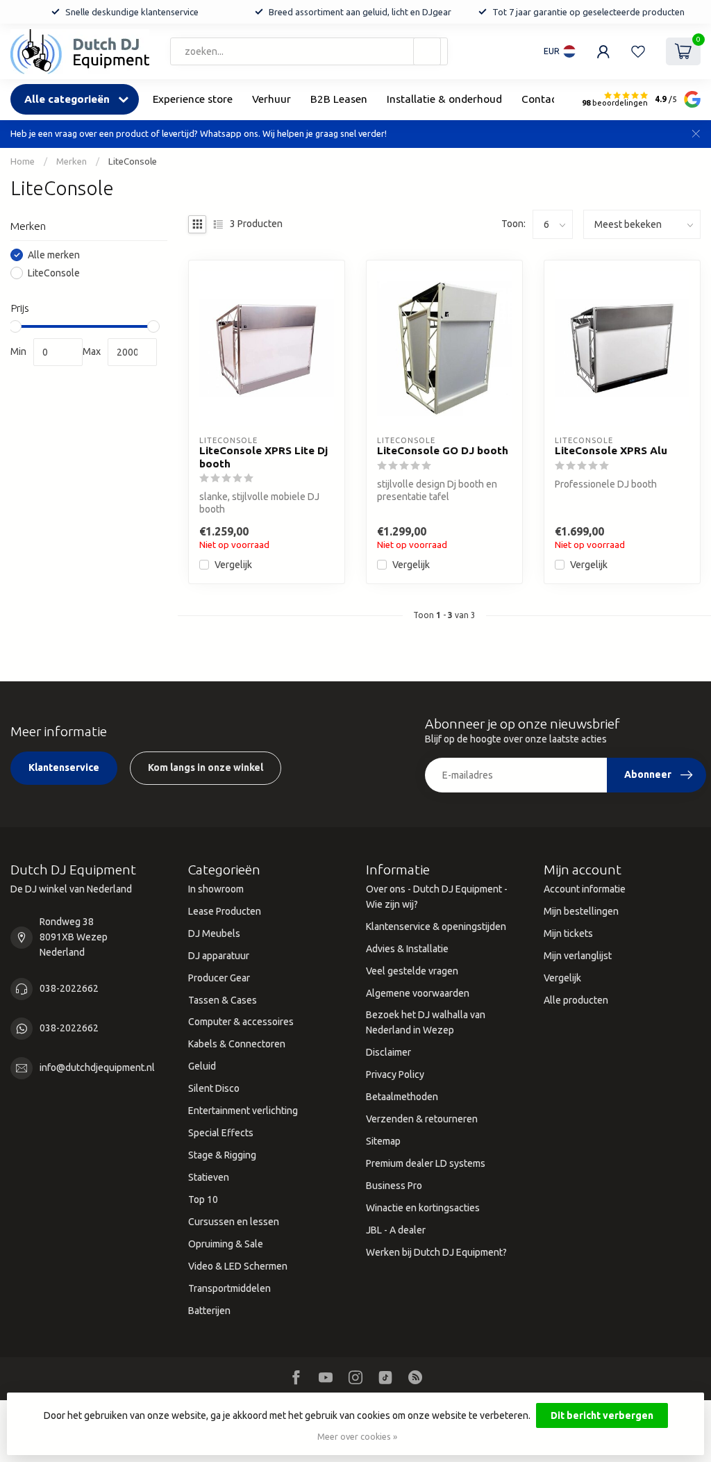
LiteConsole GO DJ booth (442, 450)
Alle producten (576, 1000)
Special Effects (220, 1132)
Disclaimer (388, 1052)
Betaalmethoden (402, 1096)
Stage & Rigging (222, 1155)
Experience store (193, 99)
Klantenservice (63, 767)
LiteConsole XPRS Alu (611, 450)
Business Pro (394, 1185)
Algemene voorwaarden (417, 993)
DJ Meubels (214, 933)
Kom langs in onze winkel (205, 767)
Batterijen (209, 1310)
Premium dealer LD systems (425, 1163)
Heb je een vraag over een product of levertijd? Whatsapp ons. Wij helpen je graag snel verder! (198, 133)
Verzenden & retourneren (422, 1118)
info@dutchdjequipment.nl (97, 1067)
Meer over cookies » (357, 1436)
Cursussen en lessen (233, 1221)
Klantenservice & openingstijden (436, 926)
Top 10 (203, 1199)
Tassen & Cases (222, 1000)
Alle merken (54, 255)
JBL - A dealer (396, 1230)
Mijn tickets (568, 933)
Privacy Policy (395, 1074)
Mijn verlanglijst (578, 955)
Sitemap (383, 1141)
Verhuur (271, 99)
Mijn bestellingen (581, 911)
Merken (71, 161)
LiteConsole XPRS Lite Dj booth (263, 457)
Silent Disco (214, 1088)
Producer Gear (219, 977)
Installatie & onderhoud (444, 99)
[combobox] (309, 51)
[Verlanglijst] (638, 51)
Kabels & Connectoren (236, 1043)
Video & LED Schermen (237, 1266)
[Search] (427, 51)
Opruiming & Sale (225, 1243)
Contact (540, 99)
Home (22, 161)
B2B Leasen (338, 99)
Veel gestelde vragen (412, 971)
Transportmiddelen (229, 1288)
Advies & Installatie (407, 948)
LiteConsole (132, 161)
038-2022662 (69, 988)
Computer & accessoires (241, 1021)
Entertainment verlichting (243, 1110)
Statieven (208, 1177)
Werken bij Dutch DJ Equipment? (436, 1252)
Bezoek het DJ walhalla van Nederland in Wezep (425, 1022)
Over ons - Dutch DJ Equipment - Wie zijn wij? (437, 896)
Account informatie (585, 889)
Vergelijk (233, 565)
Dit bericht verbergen (602, 1415)
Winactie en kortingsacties (423, 1207)
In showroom (216, 889)
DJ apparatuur (218, 955)
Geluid (202, 1066)
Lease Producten (224, 911)
